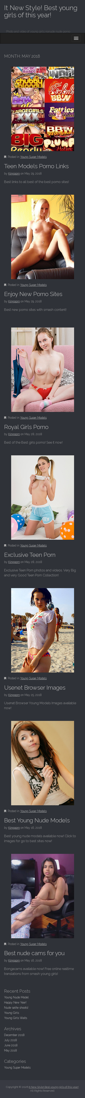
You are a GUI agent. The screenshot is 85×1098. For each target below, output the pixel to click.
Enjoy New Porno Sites (33, 294)
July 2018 (10, 1040)
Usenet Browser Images (34, 687)
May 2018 (10, 1050)
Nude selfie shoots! (16, 1007)
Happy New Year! (15, 1002)
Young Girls (11, 1012)
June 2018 (11, 1045)
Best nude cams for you (34, 953)
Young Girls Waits (15, 1018)
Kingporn (14, 173)
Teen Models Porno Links (36, 166)
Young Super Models (33, 157)
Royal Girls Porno (26, 427)
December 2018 (14, 1035)
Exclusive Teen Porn (29, 554)
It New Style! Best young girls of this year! (40, 11)
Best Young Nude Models (37, 820)
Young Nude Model (16, 997)
